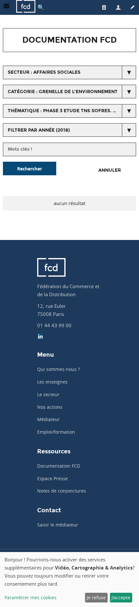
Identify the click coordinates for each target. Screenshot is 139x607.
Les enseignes (52, 382)
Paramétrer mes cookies (31, 597)
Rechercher (29, 169)
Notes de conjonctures (61, 491)
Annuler (109, 170)
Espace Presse (52, 478)
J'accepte (121, 597)
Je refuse (96, 597)
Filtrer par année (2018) (39, 130)
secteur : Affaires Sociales (44, 72)
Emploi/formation (56, 432)
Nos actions (49, 407)
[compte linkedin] (40, 337)
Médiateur (48, 419)
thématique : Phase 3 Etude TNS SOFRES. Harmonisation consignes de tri (72, 111)
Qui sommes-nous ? (58, 369)
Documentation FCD (58, 466)
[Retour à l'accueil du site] (26, 7)
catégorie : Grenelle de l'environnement (63, 91)
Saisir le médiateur (57, 525)
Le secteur (48, 394)
